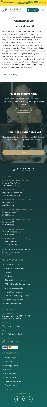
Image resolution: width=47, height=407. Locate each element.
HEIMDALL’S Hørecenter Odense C (17, 219)
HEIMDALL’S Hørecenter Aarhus (15, 229)
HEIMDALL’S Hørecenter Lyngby (16, 190)
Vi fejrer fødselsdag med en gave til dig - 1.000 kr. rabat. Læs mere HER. (23, 3)
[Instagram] (23, 399)
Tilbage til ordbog (9, 74)
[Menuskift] (43, 10)
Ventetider (7, 255)
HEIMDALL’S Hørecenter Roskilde (16, 200)
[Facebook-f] (17, 399)
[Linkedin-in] (30, 399)
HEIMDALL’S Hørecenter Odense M (17, 209)
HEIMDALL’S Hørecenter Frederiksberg (19, 180)
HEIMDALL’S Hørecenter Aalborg (16, 239)
